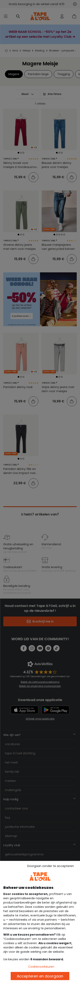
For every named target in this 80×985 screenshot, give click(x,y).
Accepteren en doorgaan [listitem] (40, 976)
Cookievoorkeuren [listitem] (41, 967)
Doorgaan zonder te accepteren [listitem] (50, 866)
